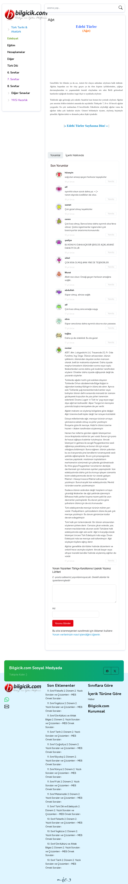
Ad (53, 608)
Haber (91, 699)
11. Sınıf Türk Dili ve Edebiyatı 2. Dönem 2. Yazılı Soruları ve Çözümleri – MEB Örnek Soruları (62, 810)
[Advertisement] (86, 57)
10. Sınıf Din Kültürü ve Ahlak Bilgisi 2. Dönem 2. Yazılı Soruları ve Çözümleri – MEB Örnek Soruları (62, 849)
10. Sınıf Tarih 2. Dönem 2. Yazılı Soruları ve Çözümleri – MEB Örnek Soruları (63, 864)
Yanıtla (111, 181)
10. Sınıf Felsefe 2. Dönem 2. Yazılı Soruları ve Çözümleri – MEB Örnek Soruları (63, 822)
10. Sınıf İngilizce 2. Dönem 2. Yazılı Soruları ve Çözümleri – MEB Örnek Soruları (63, 835)
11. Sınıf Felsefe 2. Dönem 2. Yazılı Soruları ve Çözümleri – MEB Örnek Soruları (64, 694)
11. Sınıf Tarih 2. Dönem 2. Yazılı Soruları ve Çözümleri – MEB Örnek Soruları (62, 735)
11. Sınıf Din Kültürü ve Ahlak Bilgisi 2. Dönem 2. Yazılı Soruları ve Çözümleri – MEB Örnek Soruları (62, 721)
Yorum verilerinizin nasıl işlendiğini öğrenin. (76, 634)
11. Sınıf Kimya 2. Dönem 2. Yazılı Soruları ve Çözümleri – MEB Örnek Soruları (63, 773)
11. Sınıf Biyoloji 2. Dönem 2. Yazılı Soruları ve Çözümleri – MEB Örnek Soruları (63, 760)
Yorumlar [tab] (55, 155)
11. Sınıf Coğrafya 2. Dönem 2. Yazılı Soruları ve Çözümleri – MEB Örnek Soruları (63, 748)
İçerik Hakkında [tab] (75, 155)
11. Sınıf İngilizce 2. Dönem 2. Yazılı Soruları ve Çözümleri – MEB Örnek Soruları (63, 707)
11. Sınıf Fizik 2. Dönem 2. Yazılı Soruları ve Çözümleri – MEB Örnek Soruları (62, 785)
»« (86, 125)
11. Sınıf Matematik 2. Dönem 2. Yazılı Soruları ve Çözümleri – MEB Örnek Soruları (63, 798)
